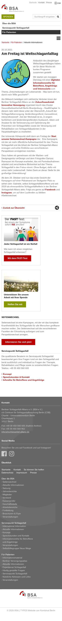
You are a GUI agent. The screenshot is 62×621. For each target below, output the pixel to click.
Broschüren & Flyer (12, 513)
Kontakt (41, 3)
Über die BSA (9, 23)
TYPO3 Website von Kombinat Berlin (37, 610)
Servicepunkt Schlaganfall (15, 28)
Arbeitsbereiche (10, 507)
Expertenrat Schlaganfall (14, 567)
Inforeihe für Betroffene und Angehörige (23, 380)
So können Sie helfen (34, 469)
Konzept (7, 374)
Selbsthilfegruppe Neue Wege (17, 548)
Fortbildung (8, 510)
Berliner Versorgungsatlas (15, 561)
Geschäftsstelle (10, 504)
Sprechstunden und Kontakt (16, 535)
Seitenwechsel (9, 482)
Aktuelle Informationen (13, 485)
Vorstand (7, 497)
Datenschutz (7, 472)
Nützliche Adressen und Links (17, 577)
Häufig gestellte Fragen (14, 570)
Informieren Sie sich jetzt (18, 342)
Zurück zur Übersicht (14, 208)
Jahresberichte (10, 491)
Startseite (33, 3)
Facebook (50, 189)
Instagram (7, 192)
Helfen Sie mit (15, 304)
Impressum (21, 472)
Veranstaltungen (10, 517)
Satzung (6, 488)
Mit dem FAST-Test (17, 258)
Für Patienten (9, 32)
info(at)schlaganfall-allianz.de (15, 432)
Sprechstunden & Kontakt (16, 377)
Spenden (8, 16)
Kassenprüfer (9, 501)
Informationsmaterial (12, 557)
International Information (14, 526)
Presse (49, 3)
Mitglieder (7, 494)
